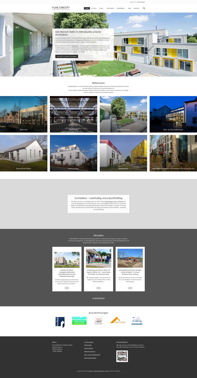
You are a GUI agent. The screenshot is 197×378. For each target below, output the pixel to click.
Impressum (90, 371)
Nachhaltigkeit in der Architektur (114, 201)
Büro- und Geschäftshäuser (92, 355)
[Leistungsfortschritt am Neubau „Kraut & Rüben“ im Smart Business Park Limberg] (130, 258)
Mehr (67, 288)
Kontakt (107, 371)
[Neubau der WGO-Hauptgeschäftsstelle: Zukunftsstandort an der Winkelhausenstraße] (67, 258)
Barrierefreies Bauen (90, 358)
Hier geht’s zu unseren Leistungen (67, 56)
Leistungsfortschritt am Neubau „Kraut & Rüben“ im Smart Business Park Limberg (130, 272)
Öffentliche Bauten (89, 351)
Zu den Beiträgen (98, 298)
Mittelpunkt (75, 46)
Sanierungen (88, 345)
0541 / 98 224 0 (141, 2)
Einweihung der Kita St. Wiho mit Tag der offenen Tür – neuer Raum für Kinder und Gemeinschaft (98, 272)
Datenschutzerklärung (99, 371)
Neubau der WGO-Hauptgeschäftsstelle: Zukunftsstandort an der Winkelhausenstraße (67, 273)
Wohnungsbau (88, 348)
